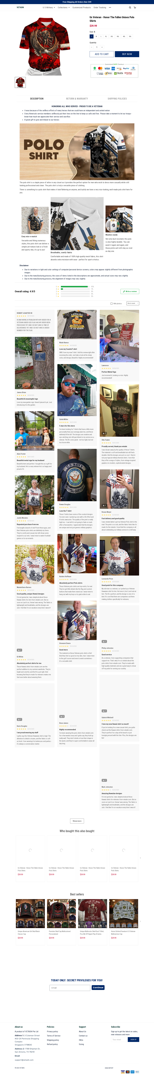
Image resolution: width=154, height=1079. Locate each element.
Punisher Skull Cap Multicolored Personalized (60, 932)
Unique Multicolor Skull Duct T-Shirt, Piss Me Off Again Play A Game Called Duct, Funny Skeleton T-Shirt (92, 933)
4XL (124, 36)
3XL (118, 36)
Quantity (93, 42)
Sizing (81, 1044)
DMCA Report (109, 1068)
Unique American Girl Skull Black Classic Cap (29, 932)
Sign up (134, 1039)
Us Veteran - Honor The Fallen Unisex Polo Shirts (30, 869)
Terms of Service (53, 1035)
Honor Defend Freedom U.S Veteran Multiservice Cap (123, 932)
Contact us (83, 1035)
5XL (130, 36)
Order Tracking (100, 7)
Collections (62, 7)
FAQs (81, 1040)
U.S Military (48, 7)
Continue (98, 987)
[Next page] (141, 858)
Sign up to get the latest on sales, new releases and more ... (124, 1033)
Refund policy (52, 1044)
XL (106, 36)
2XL (112, 36)
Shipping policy (53, 1040)
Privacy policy (52, 1031)
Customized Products (82, 7)
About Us (82, 1031)
